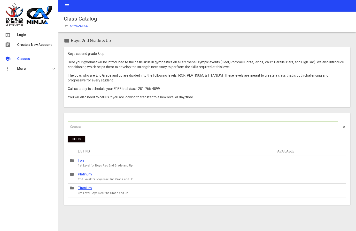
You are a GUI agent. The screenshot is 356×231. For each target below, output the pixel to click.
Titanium (85, 188)
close (344, 127)
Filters (76, 139)
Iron (81, 160)
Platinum (85, 174)
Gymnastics (76, 26)
